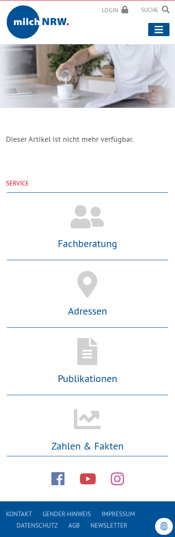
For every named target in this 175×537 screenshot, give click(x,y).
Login (110, 10)
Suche (149, 10)
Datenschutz (37, 525)
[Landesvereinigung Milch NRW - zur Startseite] (40, 20)
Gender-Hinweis (66, 514)
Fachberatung (87, 243)
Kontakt (19, 514)
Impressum (118, 514)
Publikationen (87, 378)
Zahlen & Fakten (87, 445)
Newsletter (108, 525)
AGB (74, 525)
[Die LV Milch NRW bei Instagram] (117, 479)
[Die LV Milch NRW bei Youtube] (87, 479)
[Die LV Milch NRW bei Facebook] (58, 479)
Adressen (87, 310)
